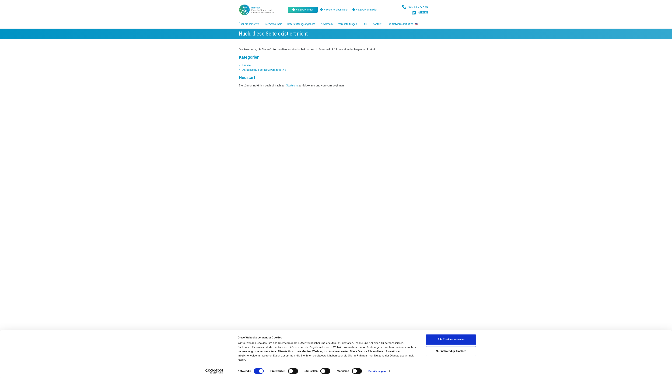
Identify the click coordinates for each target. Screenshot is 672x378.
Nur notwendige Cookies (451, 350)
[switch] (293, 371)
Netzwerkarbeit (273, 24)
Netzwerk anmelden (366, 9)
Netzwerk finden (304, 9)
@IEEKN (423, 12)
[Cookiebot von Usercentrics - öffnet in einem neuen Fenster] (214, 371)
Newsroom (327, 24)
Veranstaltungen (347, 24)
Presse (246, 65)
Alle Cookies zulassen (451, 339)
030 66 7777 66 (418, 7)
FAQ (365, 24)
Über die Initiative (249, 24)
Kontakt (377, 24)
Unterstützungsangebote (301, 24)
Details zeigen (377, 371)
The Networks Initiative (400, 24)
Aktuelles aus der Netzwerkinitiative (264, 69)
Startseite (292, 85)
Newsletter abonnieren (336, 9)
